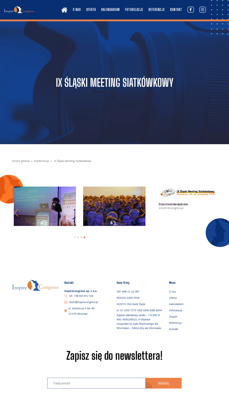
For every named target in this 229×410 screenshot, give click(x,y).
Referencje (156, 9)
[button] (143, 213)
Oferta (91, 9)
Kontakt (176, 9)
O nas (77, 9)
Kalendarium (110, 9)
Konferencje (41, 161)
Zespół (173, 316)
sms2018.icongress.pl (171, 208)
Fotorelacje (134, 9)
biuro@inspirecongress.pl (83, 302)
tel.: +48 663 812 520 (81, 295)
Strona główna (21, 161)
